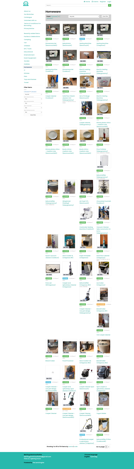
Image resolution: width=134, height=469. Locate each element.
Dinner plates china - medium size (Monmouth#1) (104, 125)
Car (25, 43)
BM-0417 (82, 141)
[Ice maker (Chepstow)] (104, 269)
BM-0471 (100, 141)
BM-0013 (100, 35)
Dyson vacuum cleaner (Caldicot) (52, 257)
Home (87, 2)
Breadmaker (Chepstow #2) (102, 362)
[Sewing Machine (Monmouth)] (87, 29)
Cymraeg (93, 457)
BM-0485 (100, 167)
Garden (26, 61)
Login (109, 2)
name (70, 446)
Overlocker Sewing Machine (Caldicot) (86, 228)
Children (27, 46)
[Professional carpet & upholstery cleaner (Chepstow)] (87, 425)
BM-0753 (100, 431)
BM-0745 (100, 405)
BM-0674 (100, 300)
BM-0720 (66, 378)
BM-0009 (66, 35)
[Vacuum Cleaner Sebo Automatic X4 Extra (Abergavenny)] (104, 213)
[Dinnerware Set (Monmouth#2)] (53, 29)
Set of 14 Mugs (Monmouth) (84, 97)
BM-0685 (100, 326)
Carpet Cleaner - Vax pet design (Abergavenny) (85, 311)
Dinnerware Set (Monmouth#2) (51, 44)
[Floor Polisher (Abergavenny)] (104, 135)
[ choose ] (27, 91)
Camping (27, 39)
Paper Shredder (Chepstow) (85, 257)
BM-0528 (82, 219)
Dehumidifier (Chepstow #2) (85, 284)
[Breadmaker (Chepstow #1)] (104, 294)
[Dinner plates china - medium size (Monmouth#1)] (104, 108)
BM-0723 (82, 378)
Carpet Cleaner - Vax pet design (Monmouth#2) (69, 415)
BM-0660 (83, 274)
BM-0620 (82, 247)
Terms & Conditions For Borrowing (32, 24)
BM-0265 (82, 61)
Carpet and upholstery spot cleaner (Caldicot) (69, 389)
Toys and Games (30, 79)
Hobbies (27, 64)
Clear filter (33, 115)
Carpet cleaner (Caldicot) (51, 97)
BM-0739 (83, 405)
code (75, 446)
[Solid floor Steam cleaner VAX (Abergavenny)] (70, 82)
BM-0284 (49, 87)
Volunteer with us (30, 20)
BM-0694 (49, 352)
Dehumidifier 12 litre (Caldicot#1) (104, 440)
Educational (28, 52)
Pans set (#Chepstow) (51, 284)
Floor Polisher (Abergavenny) (102, 150)
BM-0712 (100, 352)
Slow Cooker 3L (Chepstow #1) (68, 257)
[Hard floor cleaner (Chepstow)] (104, 241)
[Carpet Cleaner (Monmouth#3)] (87, 399)
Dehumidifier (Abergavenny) (102, 176)
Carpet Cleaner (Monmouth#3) (85, 414)
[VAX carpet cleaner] (104, 320)
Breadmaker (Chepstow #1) (102, 310)
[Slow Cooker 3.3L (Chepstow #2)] (87, 346)
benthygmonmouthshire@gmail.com (37, 457)
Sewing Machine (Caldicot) (51, 70)
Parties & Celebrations (32, 36)
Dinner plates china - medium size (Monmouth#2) (52, 151)
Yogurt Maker (101, 413)
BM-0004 (49, 35)
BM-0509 (83, 193)
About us (27, 11)
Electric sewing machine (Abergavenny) (85, 71)
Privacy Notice (29, 28)
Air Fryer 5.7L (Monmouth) (84, 202)
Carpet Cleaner (51, 413)
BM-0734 (66, 405)
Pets (25, 76)
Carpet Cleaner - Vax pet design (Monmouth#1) (52, 389)
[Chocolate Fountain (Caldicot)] (104, 187)
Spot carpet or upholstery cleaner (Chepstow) (103, 389)
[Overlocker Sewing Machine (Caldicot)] (87, 213)
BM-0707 (83, 352)
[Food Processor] (70, 346)
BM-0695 (66, 352)
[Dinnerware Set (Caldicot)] (70, 55)
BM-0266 (100, 61)
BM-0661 (100, 274)
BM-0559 (49, 247)
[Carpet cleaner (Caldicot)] (53, 82)
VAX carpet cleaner (103, 335)
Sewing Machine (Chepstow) (102, 44)
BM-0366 (83, 87)
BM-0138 (49, 61)
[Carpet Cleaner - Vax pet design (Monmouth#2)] (70, 399)
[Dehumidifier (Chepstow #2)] (87, 269)
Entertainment (29, 55)
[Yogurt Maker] (104, 399)
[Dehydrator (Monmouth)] (70, 29)
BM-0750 (83, 431)
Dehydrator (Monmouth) (67, 44)
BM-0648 (66, 274)
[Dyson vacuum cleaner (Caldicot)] (53, 241)
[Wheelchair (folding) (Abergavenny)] (70, 187)
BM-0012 (82, 35)
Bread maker (50, 361)
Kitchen (26, 73)
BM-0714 (49, 378)
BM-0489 (49, 193)
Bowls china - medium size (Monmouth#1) (68, 151)
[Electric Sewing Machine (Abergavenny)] (104, 55)
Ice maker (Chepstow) (101, 284)
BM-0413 (100, 114)
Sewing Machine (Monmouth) (85, 44)
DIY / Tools (27, 49)
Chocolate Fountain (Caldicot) (104, 202)
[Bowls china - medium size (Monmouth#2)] (87, 135)
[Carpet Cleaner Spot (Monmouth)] (87, 372)
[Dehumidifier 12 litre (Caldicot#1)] (104, 425)
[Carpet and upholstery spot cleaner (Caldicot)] (70, 372)
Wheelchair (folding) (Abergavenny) (68, 203)
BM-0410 (82, 114)
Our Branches (29, 14)
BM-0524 (100, 193)
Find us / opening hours (32, 459)
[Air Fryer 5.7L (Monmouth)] (87, 187)
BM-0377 (100, 87)
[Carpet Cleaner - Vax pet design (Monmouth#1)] (53, 372)
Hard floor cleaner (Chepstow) (103, 257)
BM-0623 (100, 247)
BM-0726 (49, 405)
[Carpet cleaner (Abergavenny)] (87, 108)
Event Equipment (30, 58)
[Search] (109, 5)
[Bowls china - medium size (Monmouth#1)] (70, 135)
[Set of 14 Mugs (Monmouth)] (87, 82)
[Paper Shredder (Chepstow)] (87, 241)
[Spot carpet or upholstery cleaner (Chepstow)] (104, 372)
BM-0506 (66, 193)
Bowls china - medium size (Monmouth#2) (85, 151)
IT (24, 70)
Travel (26, 82)
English (87, 457)
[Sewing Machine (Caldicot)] (53, 55)
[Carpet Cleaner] (53, 399)
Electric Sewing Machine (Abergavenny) (102, 71)
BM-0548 (100, 219)
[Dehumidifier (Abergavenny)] (104, 161)
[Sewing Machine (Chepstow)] (104, 29)
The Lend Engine (38, 463)
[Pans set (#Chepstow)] (53, 269)
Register (103, 2)
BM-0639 (49, 274)
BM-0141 (66, 61)
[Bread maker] (53, 346)
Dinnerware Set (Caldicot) (68, 70)
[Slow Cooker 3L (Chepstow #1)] (70, 241)
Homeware (28, 67)
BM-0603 (66, 247)
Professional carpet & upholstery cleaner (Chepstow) (86, 441)
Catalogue (28, 17)
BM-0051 (66, 87)
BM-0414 (49, 141)
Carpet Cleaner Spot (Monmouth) (86, 388)
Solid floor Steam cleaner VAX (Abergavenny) (69, 98)
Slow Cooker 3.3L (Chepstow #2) (85, 362)
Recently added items (32, 33)
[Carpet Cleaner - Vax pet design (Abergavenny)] (87, 294)
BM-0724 (100, 378)
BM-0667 (83, 300)
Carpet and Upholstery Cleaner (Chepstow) (69, 285)
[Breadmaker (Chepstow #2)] (104, 346)
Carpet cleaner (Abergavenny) (85, 124)
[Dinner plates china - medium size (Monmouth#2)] (53, 135)
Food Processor (68, 361)
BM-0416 (66, 141)
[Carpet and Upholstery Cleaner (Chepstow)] (70, 269)
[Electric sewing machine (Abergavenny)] (87, 55)
